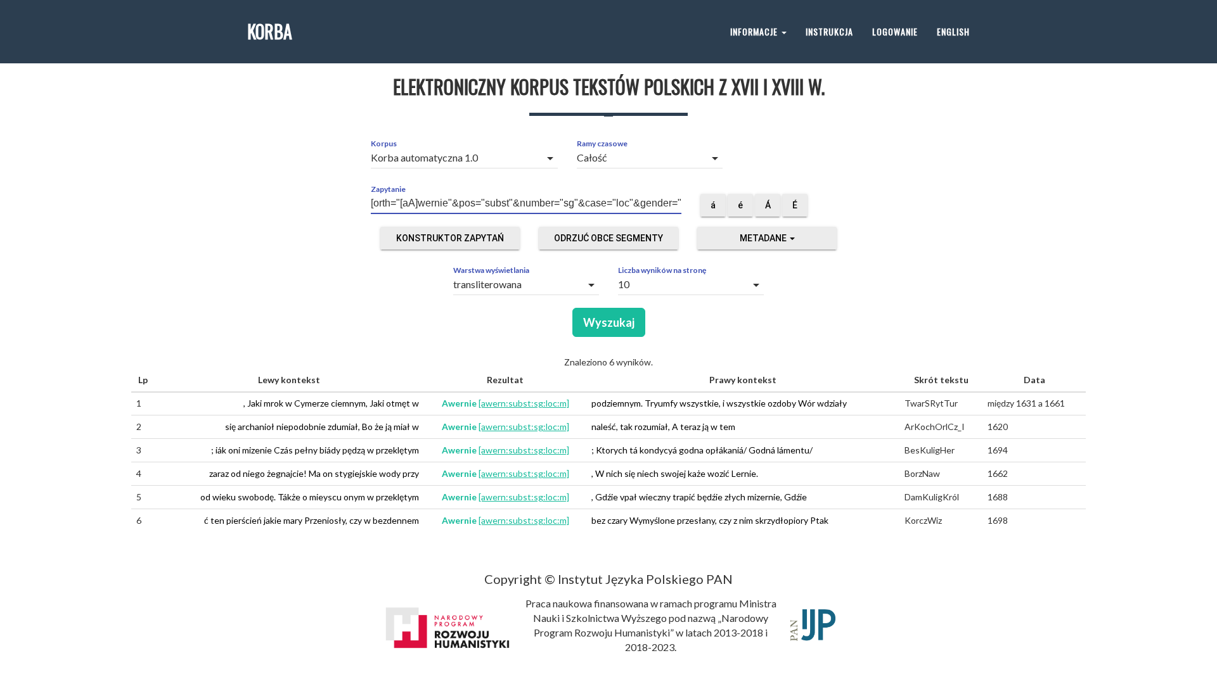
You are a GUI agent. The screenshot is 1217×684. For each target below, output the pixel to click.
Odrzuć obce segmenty (608, 238)
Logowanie (895, 31)
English (953, 31)
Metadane (764, 238)
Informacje (755, 31)
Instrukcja (829, 31)
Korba (269, 31)
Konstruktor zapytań (450, 238)
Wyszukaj (608, 322)
